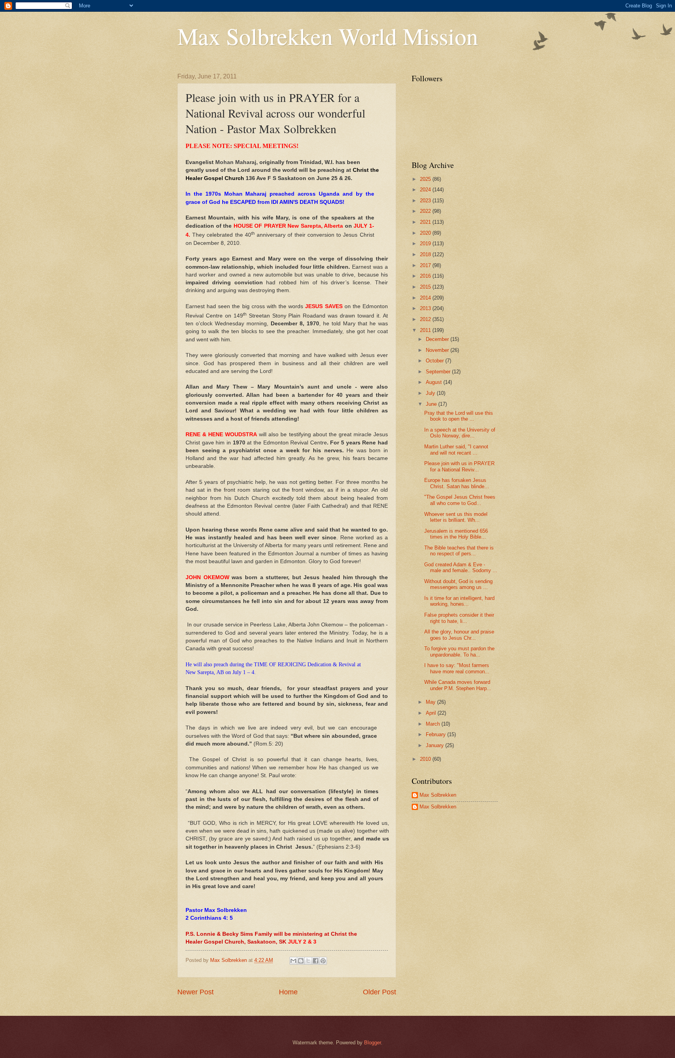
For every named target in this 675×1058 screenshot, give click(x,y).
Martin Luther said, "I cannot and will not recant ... (456, 449)
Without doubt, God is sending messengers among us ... (458, 584)
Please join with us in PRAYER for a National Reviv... (459, 466)
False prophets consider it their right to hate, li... (459, 618)
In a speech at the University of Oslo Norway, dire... (459, 433)
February (436, 734)
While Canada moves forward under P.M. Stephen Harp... (457, 685)
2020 (426, 233)
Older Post (379, 992)
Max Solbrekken (438, 795)
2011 (426, 330)
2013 (426, 308)
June (432, 404)
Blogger (372, 1043)
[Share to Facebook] (316, 961)
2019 (426, 243)
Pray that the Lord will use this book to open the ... (458, 416)
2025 (426, 179)
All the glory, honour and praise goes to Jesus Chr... (459, 635)
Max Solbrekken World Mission (327, 36)
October (435, 361)
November (438, 350)
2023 (426, 200)
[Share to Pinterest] (323, 961)
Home (288, 992)
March (433, 724)
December (438, 339)
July (431, 393)
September (439, 372)
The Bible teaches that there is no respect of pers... (459, 551)
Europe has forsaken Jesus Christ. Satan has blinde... (456, 483)
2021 (426, 222)
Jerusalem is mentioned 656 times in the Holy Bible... (456, 534)
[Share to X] (308, 961)
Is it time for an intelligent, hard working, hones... (459, 601)
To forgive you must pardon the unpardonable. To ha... (459, 651)
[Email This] (293, 961)
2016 (426, 276)
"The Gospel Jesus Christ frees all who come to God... (459, 500)
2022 (426, 211)
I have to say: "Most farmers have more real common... (456, 668)
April (432, 713)
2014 (426, 298)
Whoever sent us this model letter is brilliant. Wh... (456, 517)
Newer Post (195, 992)
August (434, 382)
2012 (426, 319)
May (431, 702)
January (435, 745)
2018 (426, 254)
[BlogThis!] (301, 961)
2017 (426, 265)
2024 (426, 190)
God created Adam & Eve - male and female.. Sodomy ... (460, 567)
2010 (426, 759)
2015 (426, 287)
